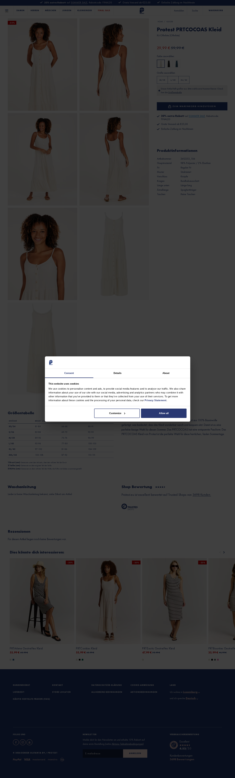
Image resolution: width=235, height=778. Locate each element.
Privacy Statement (156, 400)
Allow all (164, 413)
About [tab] (166, 373)
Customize (115, 413)
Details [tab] (117, 373)
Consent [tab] (69, 373)
